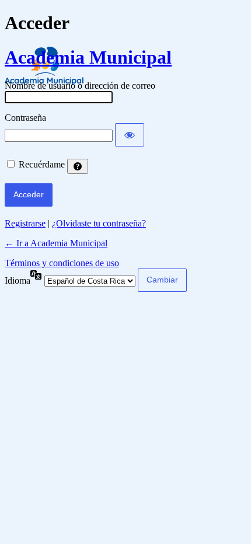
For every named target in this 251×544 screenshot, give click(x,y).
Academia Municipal (88, 57)
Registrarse (25, 223)
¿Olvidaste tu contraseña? (99, 223)
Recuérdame (42, 164)
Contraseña (25, 118)
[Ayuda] (77, 166)
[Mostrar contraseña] (129, 135)
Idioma (17, 280)
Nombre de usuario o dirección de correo (80, 85)
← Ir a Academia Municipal (56, 243)
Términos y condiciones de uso (62, 263)
